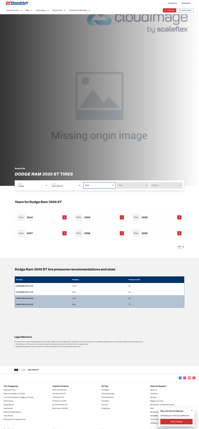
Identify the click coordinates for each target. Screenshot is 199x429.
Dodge (23, 370)
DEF (179, 247)
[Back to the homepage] (17, 3)
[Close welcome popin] (192, 410)
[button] (46, 185)
